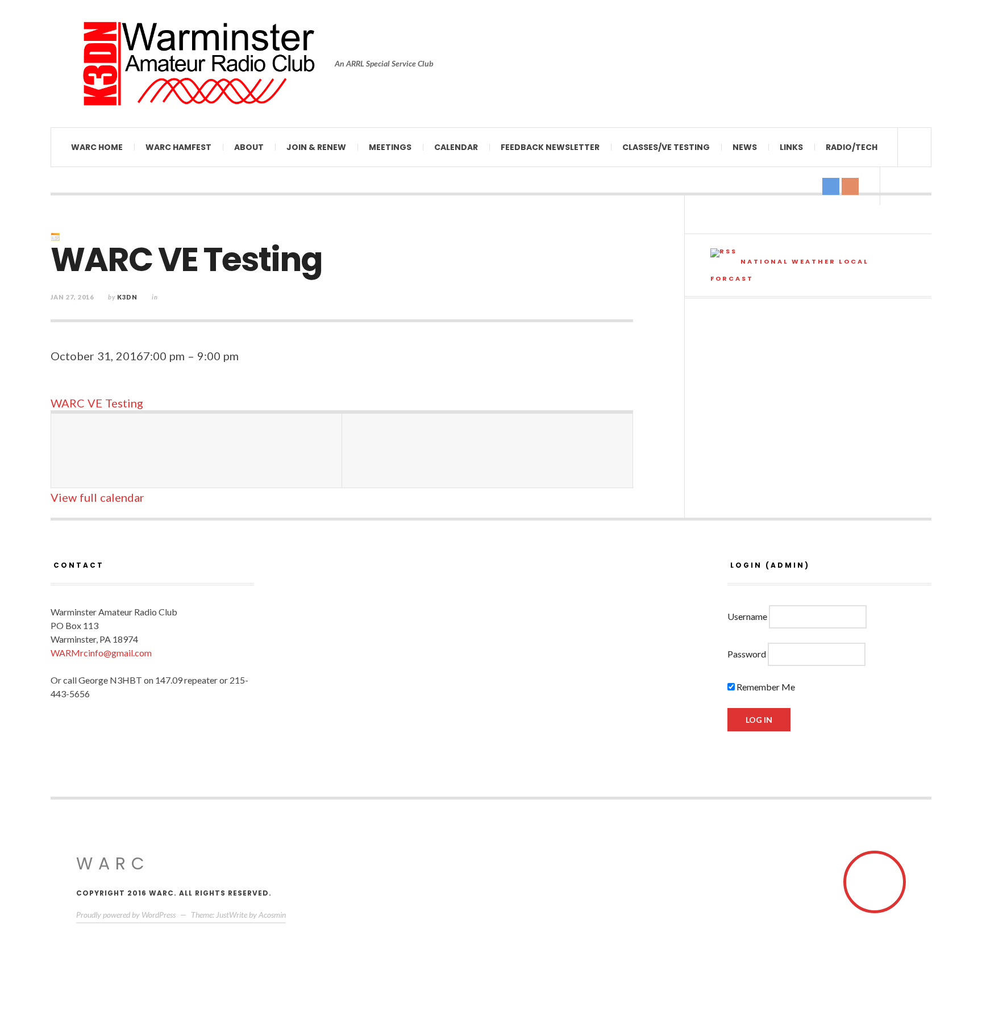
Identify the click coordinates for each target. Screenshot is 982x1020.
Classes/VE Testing (666, 147)
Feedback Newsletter (550, 147)
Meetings (390, 147)
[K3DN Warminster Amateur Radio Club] (198, 63)
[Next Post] (487, 451)
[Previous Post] (196, 451)
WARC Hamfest (178, 147)
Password (746, 653)
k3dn (127, 297)
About (249, 147)
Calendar (456, 147)
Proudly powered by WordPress (126, 914)
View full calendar (97, 497)
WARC (113, 863)
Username (747, 616)
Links (791, 147)
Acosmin (272, 914)
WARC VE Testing (97, 403)
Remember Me (765, 686)
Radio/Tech (851, 147)
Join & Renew (316, 147)
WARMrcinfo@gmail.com (101, 652)
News (745, 147)
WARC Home (97, 147)
